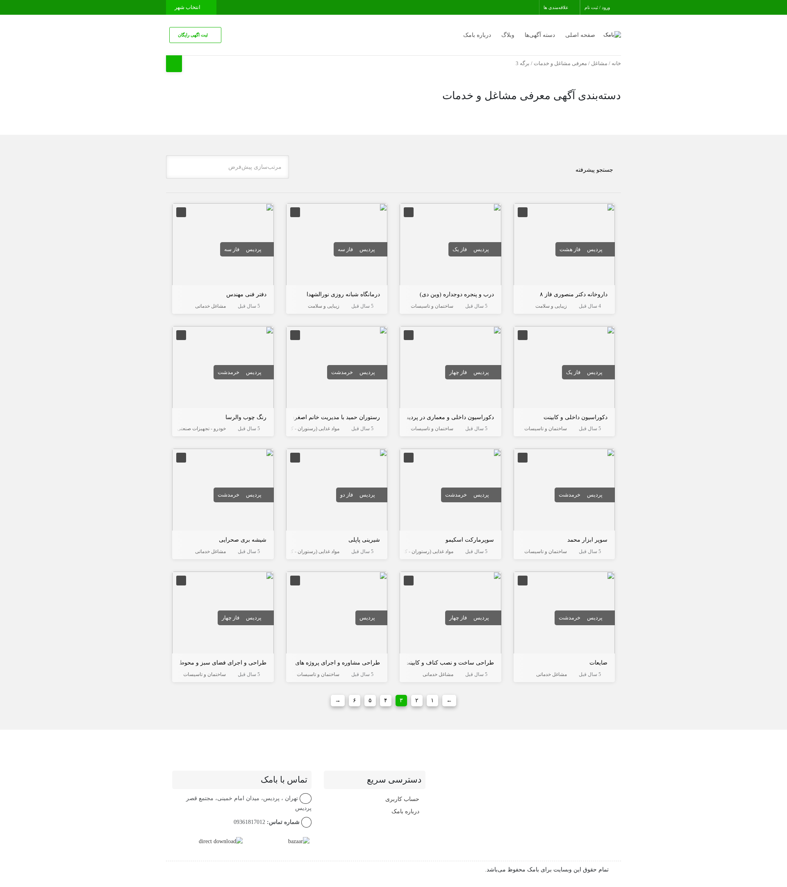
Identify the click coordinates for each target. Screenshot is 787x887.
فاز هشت (570, 249)
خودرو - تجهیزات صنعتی (201, 428)
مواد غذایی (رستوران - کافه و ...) (306, 428)
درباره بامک (477, 35)
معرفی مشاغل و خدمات (560, 63)
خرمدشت (342, 372)
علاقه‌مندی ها (557, 7)
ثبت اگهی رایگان (193, 34)
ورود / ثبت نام (598, 7)
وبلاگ (507, 35)
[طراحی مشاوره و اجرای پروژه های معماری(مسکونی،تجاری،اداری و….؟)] (337, 614)
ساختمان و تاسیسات (432, 306)
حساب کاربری (402, 799)
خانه (616, 63)
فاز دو (346, 495)
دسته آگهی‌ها (540, 35)
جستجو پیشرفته (594, 170)
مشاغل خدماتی (210, 306)
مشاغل (599, 63)
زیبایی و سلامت (551, 306)
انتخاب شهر (188, 7)
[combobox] (227, 167)
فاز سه (345, 249)
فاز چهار (458, 372)
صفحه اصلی (580, 35)
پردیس (595, 249)
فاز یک (460, 249)
